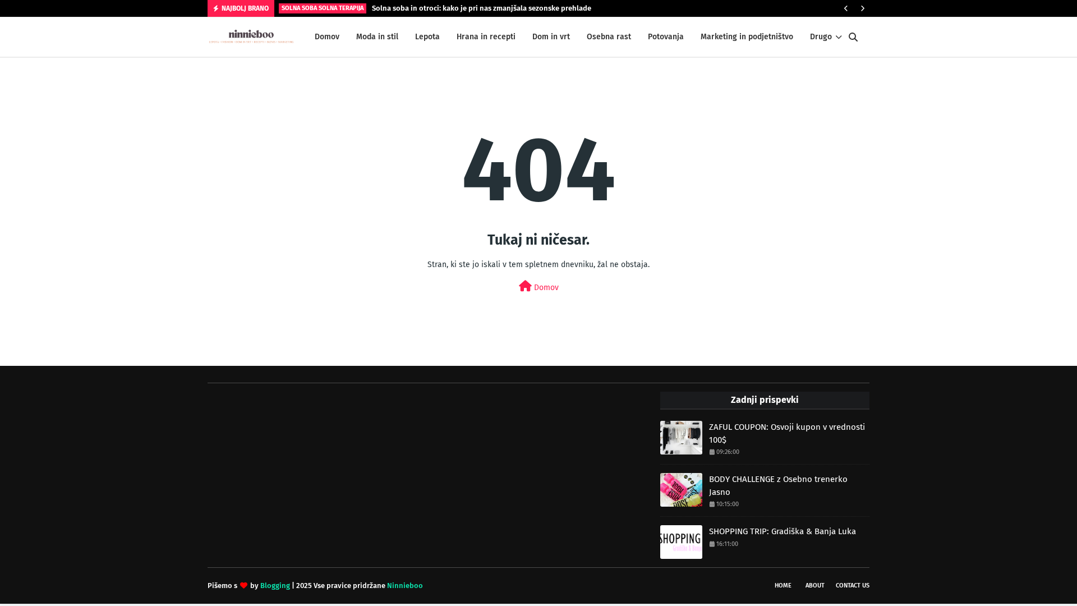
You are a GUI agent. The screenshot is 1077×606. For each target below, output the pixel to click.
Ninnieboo (405, 585)
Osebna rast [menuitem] (609, 37)
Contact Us (852, 585)
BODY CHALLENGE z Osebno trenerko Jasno (778, 485)
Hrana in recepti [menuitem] (486, 37)
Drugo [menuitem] (821, 37)
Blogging (275, 585)
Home (783, 585)
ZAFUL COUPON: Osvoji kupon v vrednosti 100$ (787, 433)
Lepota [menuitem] (427, 37)
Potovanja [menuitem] (666, 37)
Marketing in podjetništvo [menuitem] (747, 37)
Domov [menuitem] (327, 37)
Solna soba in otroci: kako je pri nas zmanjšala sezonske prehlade (481, 8)
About (815, 585)
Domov (545, 287)
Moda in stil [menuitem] (377, 37)
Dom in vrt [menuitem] (551, 37)
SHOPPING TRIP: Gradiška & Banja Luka (782, 531)
